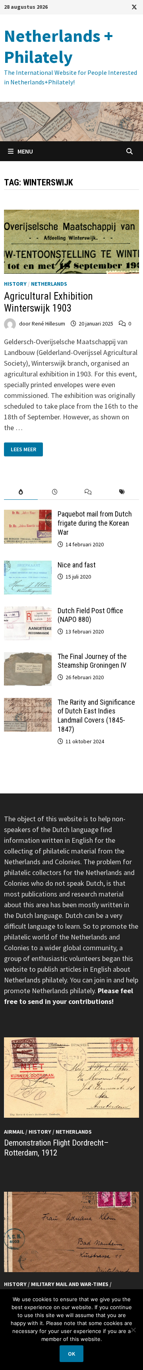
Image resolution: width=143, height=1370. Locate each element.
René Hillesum (48, 323)
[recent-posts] (55, 492)
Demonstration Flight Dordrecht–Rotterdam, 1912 (56, 1148)
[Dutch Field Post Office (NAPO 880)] (28, 611)
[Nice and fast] (28, 566)
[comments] (88, 492)
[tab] (21, 492)
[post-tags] (122, 492)
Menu (24, 151)
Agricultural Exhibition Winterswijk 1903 (48, 302)
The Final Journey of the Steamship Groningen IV (92, 661)
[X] (134, 6)
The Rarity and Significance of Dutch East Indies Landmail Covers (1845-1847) (96, 716)
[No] (133, 1330)
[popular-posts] (21, 492)
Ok (71, 1353)
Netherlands (49, 283)
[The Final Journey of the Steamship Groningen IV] (28, 657)
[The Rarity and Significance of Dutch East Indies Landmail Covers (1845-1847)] (28, 703)
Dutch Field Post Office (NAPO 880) (90, 615)
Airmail (14, 1131)
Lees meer (26, 449)
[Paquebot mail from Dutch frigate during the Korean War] (28, 515)
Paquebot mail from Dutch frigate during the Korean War (95, 523)
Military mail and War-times (69, 1284)
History (15, 283)
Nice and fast (77, 565)
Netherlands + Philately (58, 46)
